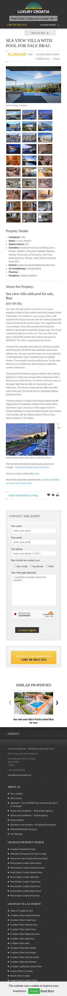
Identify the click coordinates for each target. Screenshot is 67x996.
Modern (27, 241)
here (37, 473)
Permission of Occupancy (29, 255)
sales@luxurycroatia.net (19, 775)
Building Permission (30, 248)
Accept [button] (34, 991)
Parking (12, 255)
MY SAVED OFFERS (49, 25)
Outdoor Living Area (26, 251)
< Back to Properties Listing (23, 495)
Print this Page (53, 495)
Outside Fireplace (45, 251)
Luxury (19, 241)
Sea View (47, 255)
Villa (23, 237)
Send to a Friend (57, 495)
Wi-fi (17, 261)
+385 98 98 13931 (17, 770)
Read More (47, 990)
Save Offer (48, 495)
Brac (48, 457)
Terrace (28, 258)
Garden (12, 251)
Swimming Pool (16, 258)
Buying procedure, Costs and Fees (32, 467)
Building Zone (47, 248)
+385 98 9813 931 (34, 659)
